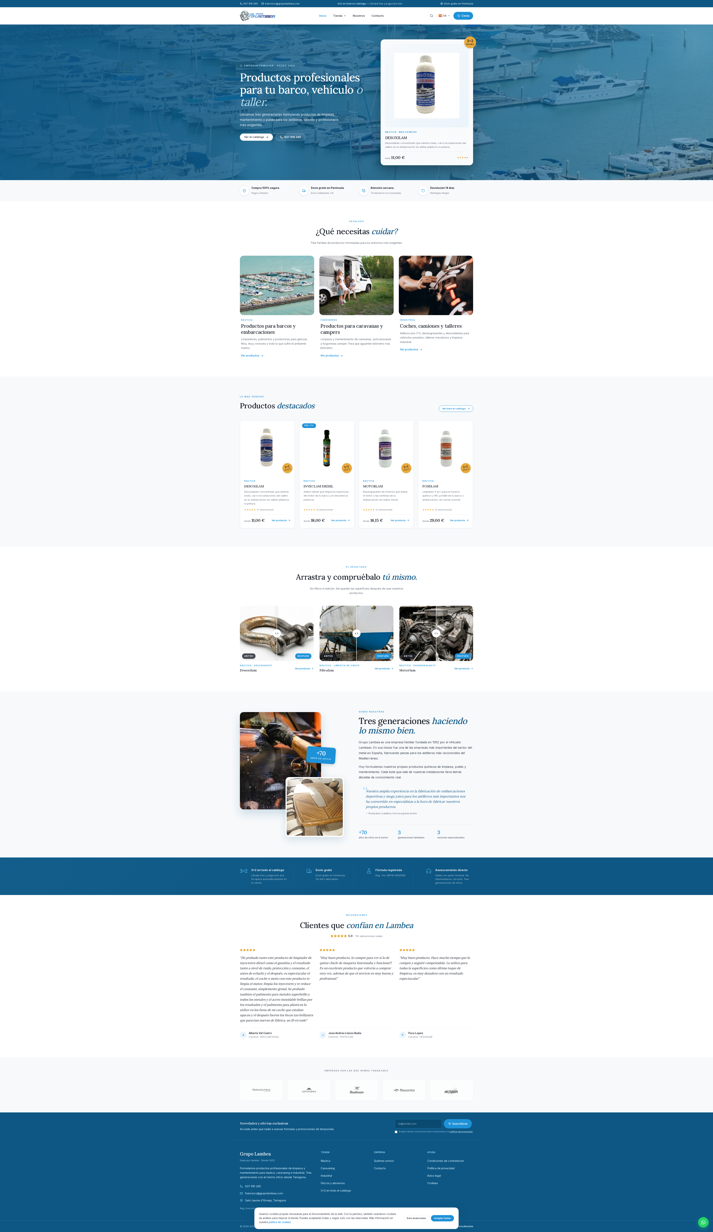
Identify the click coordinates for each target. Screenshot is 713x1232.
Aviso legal (434, 1175)
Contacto (378, 15)
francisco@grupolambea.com (282, 3)
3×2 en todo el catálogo (336, 1190)
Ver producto (302, 668)
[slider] (277, 633)
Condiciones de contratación (445, 1161)
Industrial (326, 1175)
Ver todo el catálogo (454, 408)
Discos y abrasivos (333, 1183)
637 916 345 (250, 3)
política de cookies (280, 1222)
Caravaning (328, 1168)
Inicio (322, 15)
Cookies (432, 1183)
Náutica (325, 1161)
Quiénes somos (384, 1161)
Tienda (337, 15)
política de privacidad (461, 1131)
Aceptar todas (442, 1218)
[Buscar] (431, 15)
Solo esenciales (416, 1218)
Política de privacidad (441, 1168)
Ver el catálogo (254, 137)
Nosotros (359, 15)
